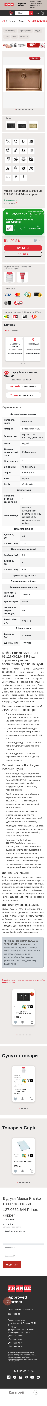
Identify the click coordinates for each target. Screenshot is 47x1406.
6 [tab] (22, 109)
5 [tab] (21, 109)
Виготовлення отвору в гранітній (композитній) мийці (20, 228)
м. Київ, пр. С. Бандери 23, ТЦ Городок (23, 1325)
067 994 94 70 (16, 1346)
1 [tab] (15, 109)
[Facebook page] (9, 1377)
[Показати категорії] (35, 1392)
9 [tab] (27, 109)
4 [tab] (19, 109)
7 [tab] (24, 109)
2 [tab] (16, 109)
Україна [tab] (15, 330)
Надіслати (12, 1264)
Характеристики (25, 31)
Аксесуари (24, 36)
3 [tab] (18, 109)
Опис (7, 36)
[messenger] (38, 1377)
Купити (23, 248)
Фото (14, 36)
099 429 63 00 (16, 1339)
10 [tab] (28, 109)
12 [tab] (31, 109)
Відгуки (37, 31)
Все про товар (10, 31)
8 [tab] (25, 109)
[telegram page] (15, 1377)
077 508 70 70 (16, 1343)
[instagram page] (21, 1377)
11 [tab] (29, 109)
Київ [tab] (7, 330)
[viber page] (26, 1377)
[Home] (9, 4)
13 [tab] (32, 109)
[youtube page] (32, 1377)
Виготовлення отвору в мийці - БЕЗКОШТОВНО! (20, 221)
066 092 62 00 (14, 1314)
